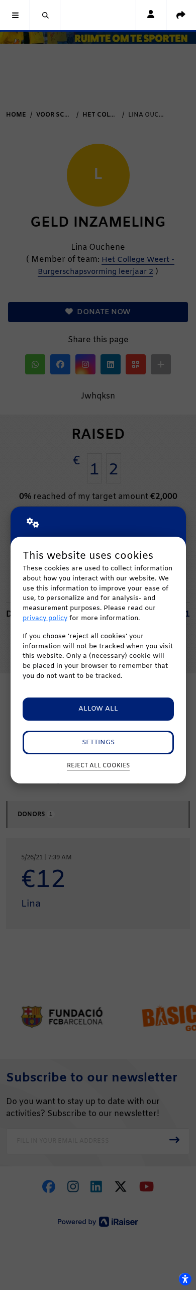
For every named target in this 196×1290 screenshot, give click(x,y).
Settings (98, 742)
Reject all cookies (98, 766)
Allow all (98, 709)
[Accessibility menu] (185, 1279)
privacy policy (45, 618)
